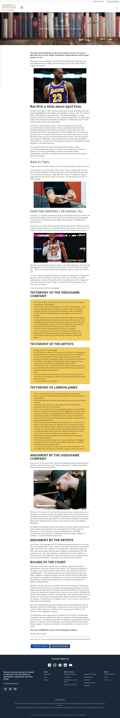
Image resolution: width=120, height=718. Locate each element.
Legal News (47, 674)
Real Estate (87, 680)
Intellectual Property (89, 683)
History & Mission (109, 674)
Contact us (107, 680)
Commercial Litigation (70, 674)
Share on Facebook (60, 646)
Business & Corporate (70, 685)
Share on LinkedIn (40, 646)
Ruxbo (84, 715)
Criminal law (67, 677)
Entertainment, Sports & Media (71, 681)
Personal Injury (88, 677)
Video (45, 677)
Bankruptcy (87, 685)
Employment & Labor (90, 674)
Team (105, 677)
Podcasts (46, 680)
